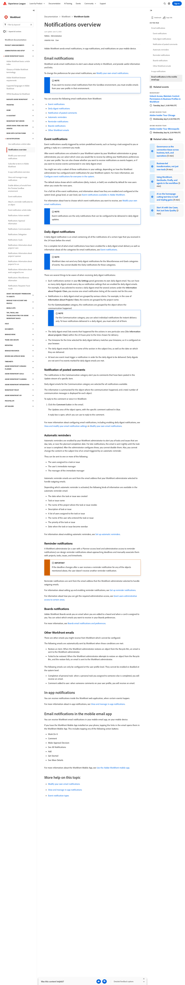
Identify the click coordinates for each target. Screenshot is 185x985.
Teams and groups (12, 340)
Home (9, 110)
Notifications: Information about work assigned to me (20, 271)
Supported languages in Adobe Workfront (18, 87)
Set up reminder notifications (123, 590)
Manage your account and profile (17, 302)
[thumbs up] (98, 981)
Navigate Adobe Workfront (17, 99)
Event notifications (56, 104)
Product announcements (14, 45)
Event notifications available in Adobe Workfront (103, 194)
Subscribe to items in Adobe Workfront (18, 165)
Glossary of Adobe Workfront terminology (17, 71)
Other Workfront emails (58, 130)
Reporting (9, 345)
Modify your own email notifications (112, 73)
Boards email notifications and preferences (87, 623)
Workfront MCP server (15, 121)
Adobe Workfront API (13, 395)
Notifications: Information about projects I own (20, 246)
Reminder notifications (58, 121)
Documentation (51, 16)
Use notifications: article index (19, 144)
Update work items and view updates (17, 127)
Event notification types (58, 795)
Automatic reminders (57, 117)
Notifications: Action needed (18, 215)
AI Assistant (11, 116)
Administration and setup (15, 51)
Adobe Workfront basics (14, 56)
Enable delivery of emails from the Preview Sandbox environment (19, 188)
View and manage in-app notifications (108, 704)
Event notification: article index (19, 210)
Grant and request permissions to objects (19, 295)
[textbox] (18, 24)
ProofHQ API (9, 401)
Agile (7, 324)
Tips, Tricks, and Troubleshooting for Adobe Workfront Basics (17, 315)
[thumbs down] (104, 981)
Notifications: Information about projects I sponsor (20, 254)
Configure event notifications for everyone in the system (69, 176)
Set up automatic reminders (107, 534)
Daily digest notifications (59, 108)
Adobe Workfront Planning (16, 379)
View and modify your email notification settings (65, 426)
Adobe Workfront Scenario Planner (15, 367)
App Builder (9, 406)
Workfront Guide (81, 16)
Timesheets (9, 362)
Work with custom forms (16, 133)
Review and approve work (15, 356)
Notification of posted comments (62, 112)
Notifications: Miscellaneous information (18, 279)
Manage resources (12, 351)
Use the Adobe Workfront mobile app (113, 767)
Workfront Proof (12, 390)
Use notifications (13, 139)
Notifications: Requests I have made (19, 287)
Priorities (10, 105)
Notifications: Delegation (17, 234)
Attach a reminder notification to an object (20, 203)
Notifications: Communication (19, 229)
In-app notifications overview (19, 172)
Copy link (169, 18)
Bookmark (157, 18)
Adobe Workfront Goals (14, 374)
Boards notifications (57, 125)
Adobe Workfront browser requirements (16, 79)
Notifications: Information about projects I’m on (20, 262)
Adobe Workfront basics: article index (18, 62)
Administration (56, 36)
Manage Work (10, 334)
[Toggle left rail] (34, 10)
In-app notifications (158, 71)
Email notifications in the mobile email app (164, 78)
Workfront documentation (15, 40)
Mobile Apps (11, 308)
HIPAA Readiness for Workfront (18, 94)
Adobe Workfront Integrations (17, 385)
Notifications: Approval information (16, 222)
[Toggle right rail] (151, 10)
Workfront (66, 16)
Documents (9, 329)
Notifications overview (17, 149)
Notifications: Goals (15, 240)
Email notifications (158, 28)
